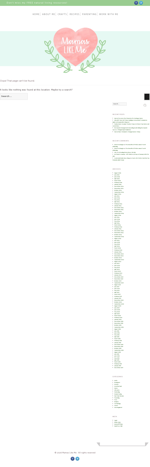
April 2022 (117, 269)
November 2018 (118, 346)
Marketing (117, 392)
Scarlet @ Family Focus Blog (121, 158)
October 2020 (118, 302)
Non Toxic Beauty (119, 396)
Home (36, 14)
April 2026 (117, 179)
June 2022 (117, 265)
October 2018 (117, 348)
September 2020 (119, 304)
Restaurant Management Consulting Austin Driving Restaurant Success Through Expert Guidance (129, 129)
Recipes (75, 14)
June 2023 (117, 242)
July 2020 (117, 308)
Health (116, 384)
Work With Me (108, 14)
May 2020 (117, 312)
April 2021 (116, 292)
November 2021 (118, 279)
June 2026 (117, 177)
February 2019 (118, 341)
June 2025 (117, 198)
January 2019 (117, 343)
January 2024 (117, 229)
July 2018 (116, 354)
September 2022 (119, 260)
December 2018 (118, 345)
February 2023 (118, 250)
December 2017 (118, 368)
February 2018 (118, 364)
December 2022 (119, 254)
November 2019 (118, 323)
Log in (115, 420)
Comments (118, 424)
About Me (48, 14)
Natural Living (118, 394)
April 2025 (117, 202)
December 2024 (118, 208)
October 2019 (117, 325)
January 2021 (117, 298)
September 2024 (119, 213)
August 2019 (117, 329)
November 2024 (118, 210)
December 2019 (118, 321)
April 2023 (117, 246)
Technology (117, 404)
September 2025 (119, 192)
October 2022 (118, 258)
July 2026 (117, 175)
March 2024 (117, 225)
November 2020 (118, 300)
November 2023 (118, 233)
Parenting (89, 14)
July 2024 (116, 217)
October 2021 (117, 281)
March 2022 (117, 271)
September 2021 (119, 283)
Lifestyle (117, 390)
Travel (116, 405)
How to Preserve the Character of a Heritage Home (128, 118)
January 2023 (117, 252)
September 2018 (118, 350)
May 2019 (116, 335)
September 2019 (118, 327)
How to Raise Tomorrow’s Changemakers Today (127, 132)
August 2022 (117, 262)
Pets (115, 400)
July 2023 (116, 240)
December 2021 (118, 277)
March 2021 (117, 294)
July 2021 (116, 287)
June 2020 (117, 310)
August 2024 (117, 215)
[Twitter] (141, 3)
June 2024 (117, 219)
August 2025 (117, 194)
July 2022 (117, 263)
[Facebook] (136, 3)
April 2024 (117, 223)
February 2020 (118, 317)
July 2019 (116, 331)
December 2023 (118, 231)
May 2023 (117, 244)
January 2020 (117, 319)
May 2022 (117, 267)
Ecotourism (117, 382)
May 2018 (116, 358)
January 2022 (117, 275)
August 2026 (117, 173)
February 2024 (118, 227)
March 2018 (117, 362)
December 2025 (118, 186)
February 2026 (118, 182)
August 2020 (117, 306)
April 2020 (117, 314)
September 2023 (119, 237)
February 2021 (118, 296)
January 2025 (117, 206)
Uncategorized (118, 407)
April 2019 (116, 337)
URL (115, 152)
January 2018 (117, 366)
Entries (117, 422)
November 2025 (118, 188)
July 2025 (116, 196)
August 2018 (117, 352)
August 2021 (117, 285)
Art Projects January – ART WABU (123, 154)
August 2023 (117, 238)
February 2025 (118, 204)
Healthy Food (118, 386)
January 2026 (117, 184)
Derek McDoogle (119, 145)
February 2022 (118, 273)
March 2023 (117, 248)
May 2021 (117, 290)
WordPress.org (118, 426)
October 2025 (118, 190)
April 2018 (116, 360)
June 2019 (117, 333)
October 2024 (118, 211)
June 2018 (117, 356)
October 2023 (118, 235)
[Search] (145, 104)
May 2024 (117, 221)
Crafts (62, 14)
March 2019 (117, 339)
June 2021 (117, 289)
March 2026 (117, 181)
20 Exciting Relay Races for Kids (127, 152)
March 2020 (117, 316)
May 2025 (117, 200)
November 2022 (118, 256)
